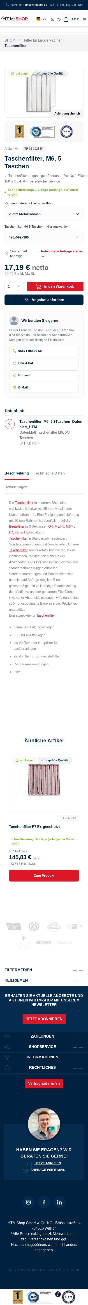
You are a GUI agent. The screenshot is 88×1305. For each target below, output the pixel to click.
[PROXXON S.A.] (64, 942)
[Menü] (84, 18)
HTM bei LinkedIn (59, 1202)
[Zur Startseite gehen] (13, 18)
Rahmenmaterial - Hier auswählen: (29, 203)
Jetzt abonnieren (44, 1019)
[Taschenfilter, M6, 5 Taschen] (44, 92)
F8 (17, 532)
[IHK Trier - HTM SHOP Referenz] (74, 926)
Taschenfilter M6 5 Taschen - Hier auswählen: (37, 226)
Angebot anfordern (48, 300)
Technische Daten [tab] (49, 473)
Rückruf (24, 375)
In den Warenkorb (58, 286)
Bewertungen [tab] (16, 487)
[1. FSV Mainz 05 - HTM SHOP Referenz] (34, 926)
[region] (44, 104)
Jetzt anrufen (47, 1163)
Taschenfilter (24, 503)
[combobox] (41, 19)
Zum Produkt (44, 875)
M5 (57, 526)
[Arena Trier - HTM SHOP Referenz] (14, 926)
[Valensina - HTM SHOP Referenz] (54, 926)
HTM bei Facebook (44, 1202)
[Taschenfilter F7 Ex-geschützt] (44, 780)
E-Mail (23, 387)
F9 (28, 532)
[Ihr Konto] (52, 18)
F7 (11, 532)
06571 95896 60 (30, 351)
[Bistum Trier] (24, 942)
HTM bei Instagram (28, 1202)
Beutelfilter (16, 526)
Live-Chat (25, 363)
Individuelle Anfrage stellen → (62, 253)
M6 (68, 526)
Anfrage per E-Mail (47, 1170)
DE (44, 19)
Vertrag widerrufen (44, 1083)
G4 (50, 526)
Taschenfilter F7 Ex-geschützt (34, 827)
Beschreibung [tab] (17, 473)
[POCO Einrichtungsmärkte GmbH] (44, 942)
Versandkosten (41, 1239)
